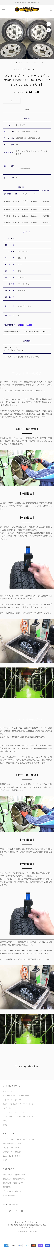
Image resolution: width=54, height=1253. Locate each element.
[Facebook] (4, 1210)
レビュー (7, 1160)
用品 (5, 1121)
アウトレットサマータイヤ (15, 1112)
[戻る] (11, 62)
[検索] (46, 9)
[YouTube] (22, 1210)
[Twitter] (10, 1210)
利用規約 (7, 1187)
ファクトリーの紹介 (12, 1152)
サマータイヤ (9, 1091)
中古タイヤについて (12, 1148)
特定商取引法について (13, 1183)
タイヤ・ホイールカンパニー (27, 1222)
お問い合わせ (9, 1195)
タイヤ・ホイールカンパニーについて (20, 1139)
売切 (27, 109)
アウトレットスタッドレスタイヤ (18, 1116)
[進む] (42, 62)
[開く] (3, 9)
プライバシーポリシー (13, 1191)
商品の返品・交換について (15, 1175)
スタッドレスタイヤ (12, 1100)
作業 (5, 1125)
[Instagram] (16, 1210)
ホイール (7, 1108)
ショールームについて (13, 1143)
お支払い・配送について (14, 1179)
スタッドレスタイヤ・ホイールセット (20, 1104)
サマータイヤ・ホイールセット (17, 1095)
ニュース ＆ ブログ (12, 1156)
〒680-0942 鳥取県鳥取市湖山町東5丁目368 (27, 1225)
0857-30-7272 (27, 1228)
